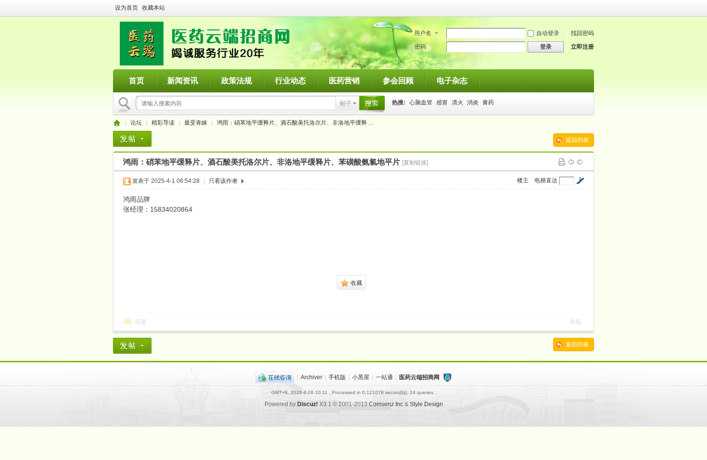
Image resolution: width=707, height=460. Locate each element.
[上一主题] (571, 161)
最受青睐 (195, 122)
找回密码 (582, 33)
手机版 (337, 377)
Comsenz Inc (386, 404)
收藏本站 (153, 7)
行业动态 (290, 81)
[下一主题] (580, 161)
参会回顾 (398, 81)
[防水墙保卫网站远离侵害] (447, 377)
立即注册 (582, 46)
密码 (420, 46)
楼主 (523, 180)
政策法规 (236, 81)
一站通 (384, 377)
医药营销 (344, 81)
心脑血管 (420, 102)
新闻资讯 (182, 81)
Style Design (426, 404)
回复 (141, 322)
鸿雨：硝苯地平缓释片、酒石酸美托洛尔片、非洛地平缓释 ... (295, 122)
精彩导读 (163, 122)
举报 (575, 322)
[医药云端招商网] (205, 63)
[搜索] (369, 103)
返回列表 (577, 140)
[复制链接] (415, 162)
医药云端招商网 (117, 123)
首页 (136, 81)
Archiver (311, 377)
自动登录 (547, 33)
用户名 (422, 33)
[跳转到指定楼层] (580, 180)
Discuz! (307, 404)
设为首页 (126, 7)
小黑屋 (360, 377)
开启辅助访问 (591, 7)
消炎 (473, 102)
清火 (457, 102)
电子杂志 (452, 81)
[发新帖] (132, 139)
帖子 (346, 103)
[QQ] (274, 377)
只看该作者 (223, 181)
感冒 (442, 102)
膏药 (488, 102)
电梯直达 (545, 180)
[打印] (562, 161)
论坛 (136, 122)
